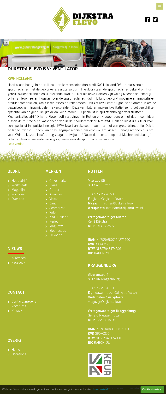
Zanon (54, 203)
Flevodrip (55, 235)
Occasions (19, 354)
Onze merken (58, 181)
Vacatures (19, 306)
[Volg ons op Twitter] (155, 19)
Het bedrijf (19, 181)
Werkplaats (20, 185)
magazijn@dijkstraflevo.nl (106, 302)
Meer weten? (100, 389)
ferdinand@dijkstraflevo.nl (124, 208)
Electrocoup (57, 231)
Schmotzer (57, 208)
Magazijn (18, 190)
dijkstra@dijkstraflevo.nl (107, 199)
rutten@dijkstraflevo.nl (120, 203)
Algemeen (19, 258)
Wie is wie (19, 194)
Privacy (17, 311)
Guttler (54, 190)
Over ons (18, 199)
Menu (159, 6)
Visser (53, 199)
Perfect (54, 222)
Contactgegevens (24, 302)
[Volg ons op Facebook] (147, 19)
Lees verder (16, 144)
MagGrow (56, 226)
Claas (53, 185)
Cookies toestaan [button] (152, 389)
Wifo (52, 213)
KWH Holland (58, 217)
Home (16, 350)
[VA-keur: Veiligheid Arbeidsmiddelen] (100, 365)
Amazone (56, 194)
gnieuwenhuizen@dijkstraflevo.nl (114, 293)
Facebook (18, 263)
